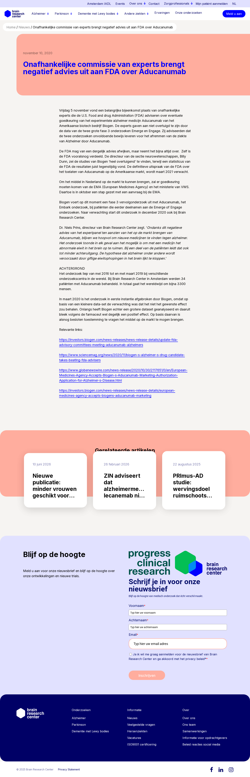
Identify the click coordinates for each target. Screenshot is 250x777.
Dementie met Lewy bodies (90, 731)
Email (133, 635)
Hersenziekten (137, 731)
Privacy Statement (69, 769)
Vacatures (134, 738)
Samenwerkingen (194, 731)
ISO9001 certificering (141, 744)
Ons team (189, 724)
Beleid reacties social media (201, 744)
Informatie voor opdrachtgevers (204, 738)
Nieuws (24, 27)
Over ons (188, 718)
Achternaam (138, 620)
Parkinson (79, 724)
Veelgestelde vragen (141, 724)
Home (11, 27)
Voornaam (137, 606)
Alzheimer (79, 718)
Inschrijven (146, 676)
